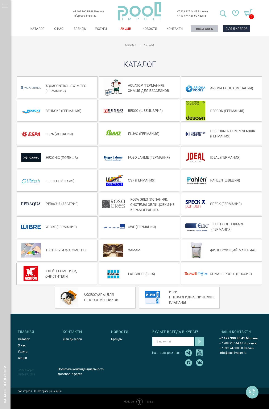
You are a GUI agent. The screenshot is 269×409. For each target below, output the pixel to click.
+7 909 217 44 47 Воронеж (192, 11)
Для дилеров (72, 339)
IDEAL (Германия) (225, 157)
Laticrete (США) (141, 274)
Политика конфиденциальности (81, 369)
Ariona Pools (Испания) (231, 88)
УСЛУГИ (101, 28)
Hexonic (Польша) (62, 158)
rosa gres (204, 29)
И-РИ (173, 292)
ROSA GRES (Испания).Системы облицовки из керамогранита (152, 204)
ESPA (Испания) (59, 134)
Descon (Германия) (227, 111)
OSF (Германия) (141, 180)
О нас (22, 345)
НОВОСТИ (150, 28)
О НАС (58, 28)
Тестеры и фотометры (66, 250)
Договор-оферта (70, 374)
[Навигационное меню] (5, 6)
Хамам (134, 250)
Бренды (117, 339)
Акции (22, 358)
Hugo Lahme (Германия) (149, 157)
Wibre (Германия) (61, 227)
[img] (139, 11)
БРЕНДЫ (80, 28)
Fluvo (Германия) (143, 134)
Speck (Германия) (226, 204)
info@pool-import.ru (85, 15)
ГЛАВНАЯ (26, 332)
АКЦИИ (125, 28)
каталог (37, 28)
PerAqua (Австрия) (62, 204)
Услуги (23, 352)
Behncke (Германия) (63, 111)
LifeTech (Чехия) (60, 181)
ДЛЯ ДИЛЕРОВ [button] (236, 28)
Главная (130, 44)
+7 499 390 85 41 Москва (88, 11)
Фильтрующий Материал (233, 250)
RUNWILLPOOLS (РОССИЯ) (231, 274)
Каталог (149, 44)
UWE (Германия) (142, 227)
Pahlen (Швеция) (225, 180)
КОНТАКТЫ (175, 28)
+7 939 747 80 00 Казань (191, 15)
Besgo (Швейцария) (145, 111)
